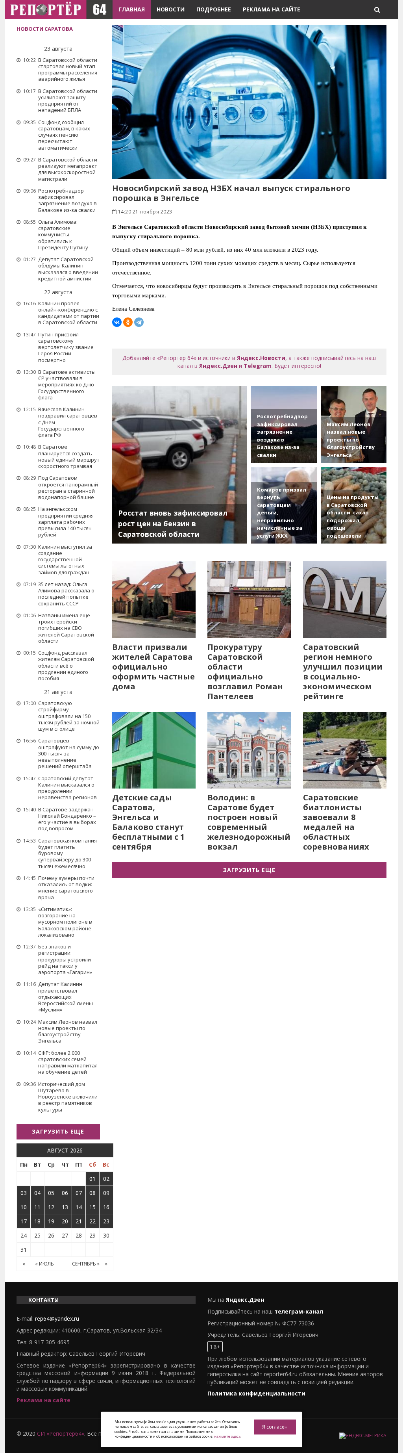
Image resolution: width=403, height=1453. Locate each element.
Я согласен (275, 1426)
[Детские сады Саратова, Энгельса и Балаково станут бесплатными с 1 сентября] (154, 750)
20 (65, 1221)
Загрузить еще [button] (58, 1131)
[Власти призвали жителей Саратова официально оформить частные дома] (154, 599)
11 (37, 1207)
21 (79, 1221)
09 (106, 1193)
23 (106, 1221)
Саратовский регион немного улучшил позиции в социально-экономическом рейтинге (343, 671)
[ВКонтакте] (117, 322)
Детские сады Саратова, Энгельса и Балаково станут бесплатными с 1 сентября (148, 822)
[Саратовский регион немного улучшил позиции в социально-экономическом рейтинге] (345, 599)
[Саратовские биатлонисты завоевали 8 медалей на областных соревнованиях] (345, 750)
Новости (171, 9)
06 (65, 1193)
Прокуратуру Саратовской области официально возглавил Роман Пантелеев (245, 671)
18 (37, 1221)
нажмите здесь (227, 1436)
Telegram (258, 365)
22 (92, 1221)
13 (65, 1207)
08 (92, 1193)
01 (92, 1178)
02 (106, 1178)
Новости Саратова (45, 28)
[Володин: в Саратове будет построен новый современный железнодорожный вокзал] (249, 750)
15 (92, 1207)
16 (106, 1207)
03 (23, 1193)
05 (51, 1193)
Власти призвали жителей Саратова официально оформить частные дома (153, 667)
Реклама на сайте (271, 9)
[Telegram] (139, 322)
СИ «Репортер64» (60, 1433)
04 (37, 1193)
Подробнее (213, 9)
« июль (44, 1263)
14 (79, 1207)
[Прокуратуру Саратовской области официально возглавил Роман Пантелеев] (249, 599)
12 (51, 1207)
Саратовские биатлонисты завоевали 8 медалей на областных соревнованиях (336, 822)
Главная (131, 9)
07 (79, 1193)
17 (23, 1221)
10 (23, 1207)
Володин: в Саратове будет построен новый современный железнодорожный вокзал (248, 822)
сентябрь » (86, 1263)
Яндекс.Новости (261, 358)
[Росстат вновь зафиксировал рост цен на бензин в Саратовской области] (180, 465)
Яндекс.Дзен (218, 365)
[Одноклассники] (128, 322)
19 (51, 1221)
